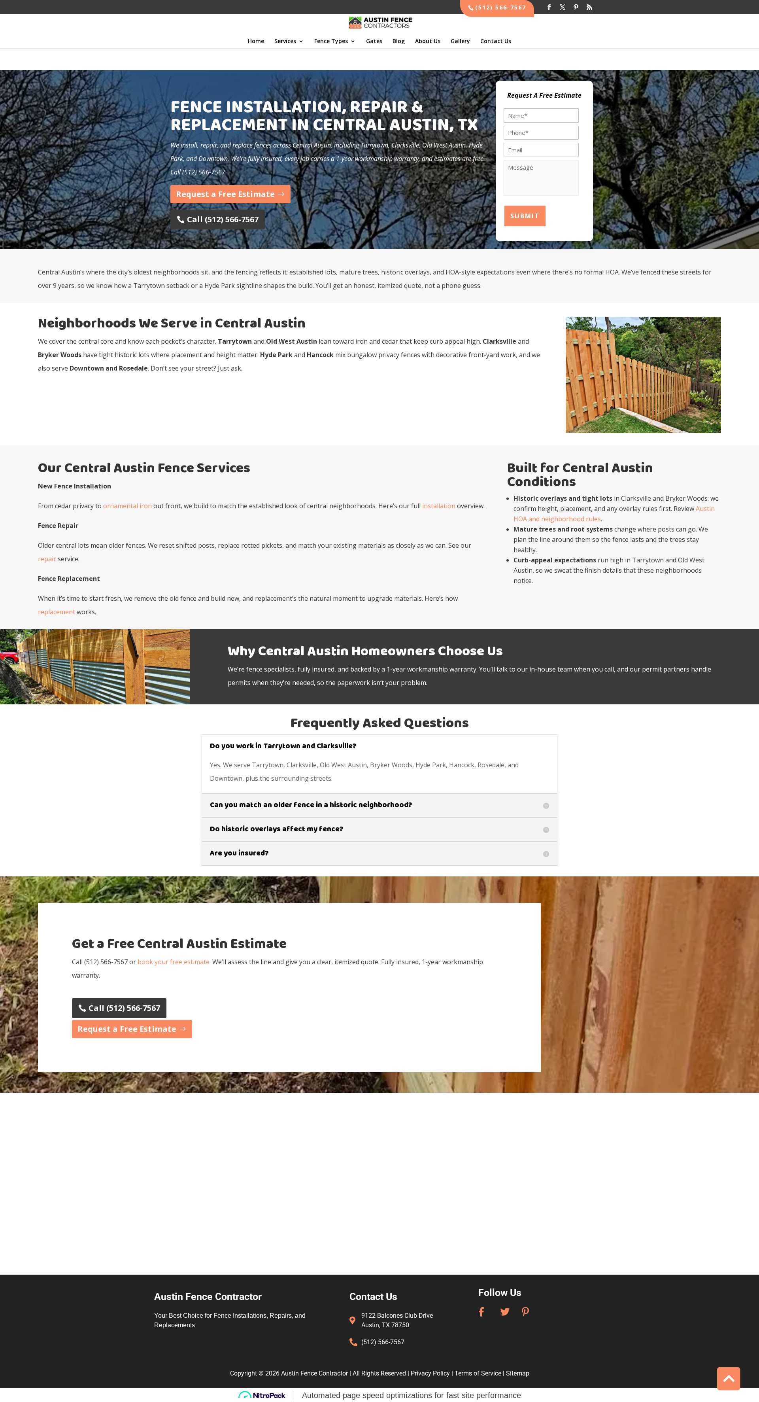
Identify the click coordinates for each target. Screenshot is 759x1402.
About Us (427, 41)
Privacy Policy (430, 1373)
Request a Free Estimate (225, 194)
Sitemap (517, 1373)
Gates (374, 41)
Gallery (460, 41)
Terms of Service (478, 1373)
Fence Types (331, 41)
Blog (399, 41)
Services (285, 41)
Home (256, 41)
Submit (525, 216)
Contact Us (495, 41)
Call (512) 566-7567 (223, 219)
